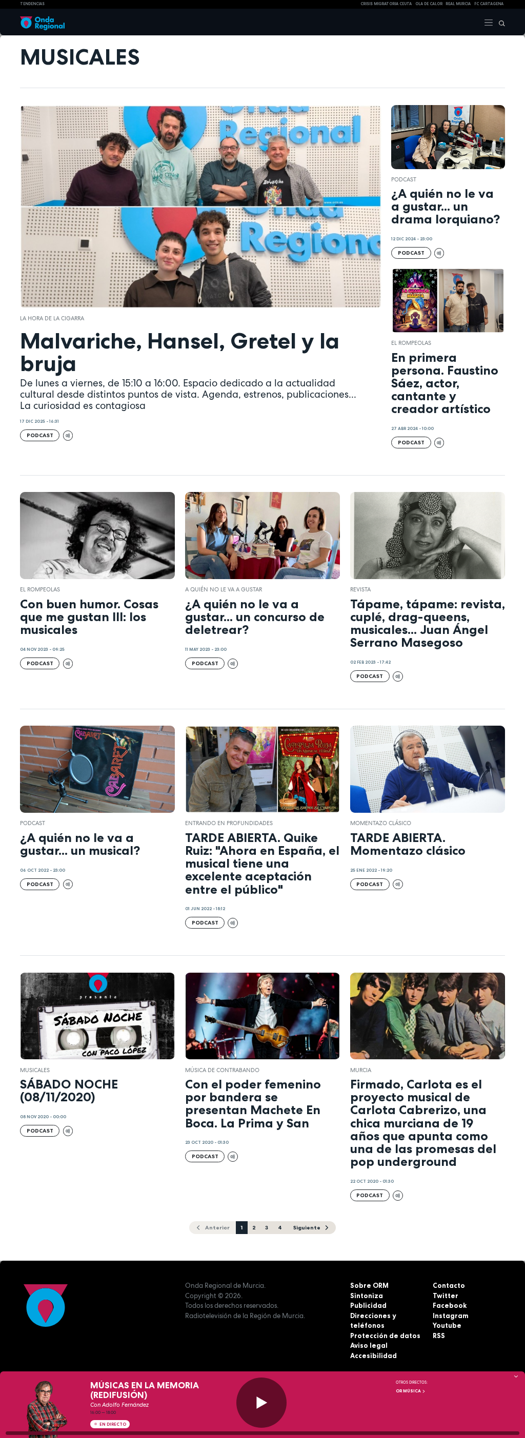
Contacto (449, 1285)
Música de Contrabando (222, 1070)
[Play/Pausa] (261, 1403)
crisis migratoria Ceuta (386, 4)
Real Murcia (458, 4)
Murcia (360, 1070)
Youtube (447, 1325)
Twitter (445, 1295)
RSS (439, 1335)
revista (360, 589)
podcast (403, 179)
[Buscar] (499, 22)
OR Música (409, 1390)
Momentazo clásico (380, 823)
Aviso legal (369, 1345)
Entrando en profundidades (229, 823)
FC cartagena (488, 4)
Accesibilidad (373, 1355)
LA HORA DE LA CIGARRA (52, 318)
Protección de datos (385, 1335)
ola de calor (428, 4)
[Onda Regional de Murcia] (42, 22)
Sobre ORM (369, 1285)
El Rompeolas (411, 342)
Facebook (450, 1305)
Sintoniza (366, 1295)
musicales (35, 1070)
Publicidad (368, 1305)
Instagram (451, 1315)
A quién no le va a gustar (223, 589)
